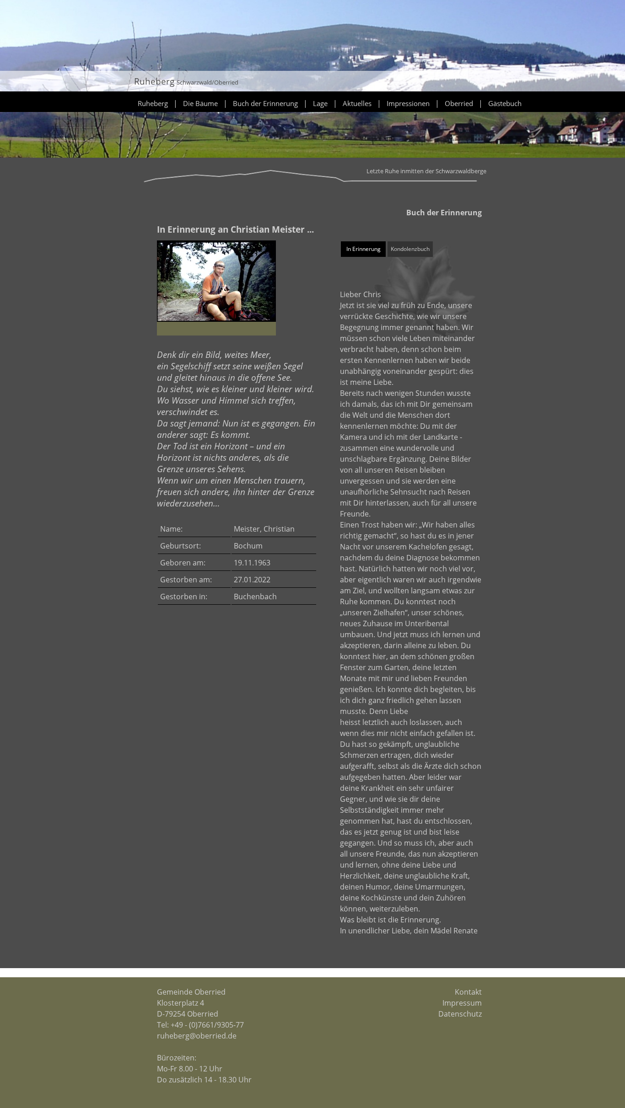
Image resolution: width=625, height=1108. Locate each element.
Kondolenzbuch (410, 249)
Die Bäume (200, 103)
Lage (320, 103)
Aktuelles (357, 103)
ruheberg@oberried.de (197, 1036)
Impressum (462, 1003)
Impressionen (408, 103)
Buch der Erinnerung (265, 103)
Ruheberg (153, 103)
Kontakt (468, 992)
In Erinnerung (363, 249)
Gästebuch (505, 103)
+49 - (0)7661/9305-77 (207, 1025)
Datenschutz (460, 1014)
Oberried (459, 103)
